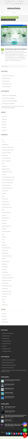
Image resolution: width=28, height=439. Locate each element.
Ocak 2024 (4, 122)
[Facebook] (5, 3)
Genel (3, 196)
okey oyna (2, 437)
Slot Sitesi (4, 258)
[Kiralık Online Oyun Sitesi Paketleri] (2, 380)
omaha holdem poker (6, 226)
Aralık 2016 (4, 127)
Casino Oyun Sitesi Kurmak (7, 182)
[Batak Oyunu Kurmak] (2, 385)
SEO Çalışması (5, 250)
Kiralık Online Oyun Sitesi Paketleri (16, 49)
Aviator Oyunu (5, 155)
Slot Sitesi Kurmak (5, 261)
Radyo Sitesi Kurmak (9, 388)
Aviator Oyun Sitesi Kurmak (7, 147)
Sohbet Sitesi (4, 264)
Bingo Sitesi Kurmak (6, 169)
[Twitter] (8, 3)
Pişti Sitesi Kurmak (6, 81)
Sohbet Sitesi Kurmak (6, 95)
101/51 (3, 141)
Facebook (4, 193)
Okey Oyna (4, 215)
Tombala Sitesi (5, 288)
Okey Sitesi (4, 223)
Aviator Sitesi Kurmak (6, 86)
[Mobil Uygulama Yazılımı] (2, 407)
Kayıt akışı (4, 316)
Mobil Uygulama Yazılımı (10, 406)
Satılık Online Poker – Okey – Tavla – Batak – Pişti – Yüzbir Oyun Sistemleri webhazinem (16, 425)
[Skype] (18, 3)
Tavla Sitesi (4, 269)
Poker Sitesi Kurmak (6, 78)
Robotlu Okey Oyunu (6, 247)
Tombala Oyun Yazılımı (6, 280)
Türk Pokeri (4, 296)
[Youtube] (16, 3)
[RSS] (22, 3)
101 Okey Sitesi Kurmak (6, 351)
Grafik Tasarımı (8, 420)
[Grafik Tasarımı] (2, 421)
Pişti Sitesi (4, 237)
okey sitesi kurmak (16, 437)
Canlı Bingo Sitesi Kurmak (7, 171)
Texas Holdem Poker (6, 275)
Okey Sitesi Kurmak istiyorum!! (8, 75)
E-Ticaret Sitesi (5, 190)
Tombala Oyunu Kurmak (7, 285)
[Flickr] (20, 3)
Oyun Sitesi (4, 228)
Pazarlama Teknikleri (6, 231)
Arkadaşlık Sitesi (5, 144)
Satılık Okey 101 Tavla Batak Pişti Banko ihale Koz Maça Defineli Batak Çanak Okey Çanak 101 (15, 416)
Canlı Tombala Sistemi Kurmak (8, 177)
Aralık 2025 (4, 116)
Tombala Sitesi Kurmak (6, 83)
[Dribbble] (12, 3)
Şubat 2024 (4, 119)
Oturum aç (4, 313)
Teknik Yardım (5, 272)
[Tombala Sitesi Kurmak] (2, 412)
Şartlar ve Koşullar (14, 438)
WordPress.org (5, 321)
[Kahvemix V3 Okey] (2, 393)
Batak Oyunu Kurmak (6, 348)
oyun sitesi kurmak (7, 438)
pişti (3, 234)
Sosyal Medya (5, 266)
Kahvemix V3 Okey (9, 392)
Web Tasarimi (4, 304)
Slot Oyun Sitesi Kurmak (7, 256)
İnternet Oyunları (5, 201)
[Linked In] (14, 3)
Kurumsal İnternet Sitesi (7, 207)
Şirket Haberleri (5, 253)
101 (2, 139)
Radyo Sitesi (4, 245)
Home (3, 19)
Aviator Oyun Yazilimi (6, 152)
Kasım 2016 (4, 130)
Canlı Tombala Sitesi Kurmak (7, 179)
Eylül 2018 (4, 124)
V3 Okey (3, 302)
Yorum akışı (4, 319)
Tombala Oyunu (5, 283)
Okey (3, 209)
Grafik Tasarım (5, 199)
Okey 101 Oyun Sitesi (6, 212)
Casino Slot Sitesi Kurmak (7, 188)
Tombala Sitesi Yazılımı (6, 294)
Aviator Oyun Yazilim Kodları (7, 150)
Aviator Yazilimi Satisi (6, 160)
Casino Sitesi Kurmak (6, 185)
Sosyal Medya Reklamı (9, 396)
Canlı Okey (4, 174)
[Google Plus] (10, 3)
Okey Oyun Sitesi (5, 218)
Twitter (3, 299)
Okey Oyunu (4, 220)
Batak (3, 163)
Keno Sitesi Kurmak (6, 204)
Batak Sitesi (4, 166)
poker (3, 239)
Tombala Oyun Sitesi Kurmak (8, 277)
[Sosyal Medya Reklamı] (2, 397)
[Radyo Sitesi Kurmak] (2, 389)
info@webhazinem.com (11, 1)
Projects (3, 242)
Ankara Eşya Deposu (8, 437)
